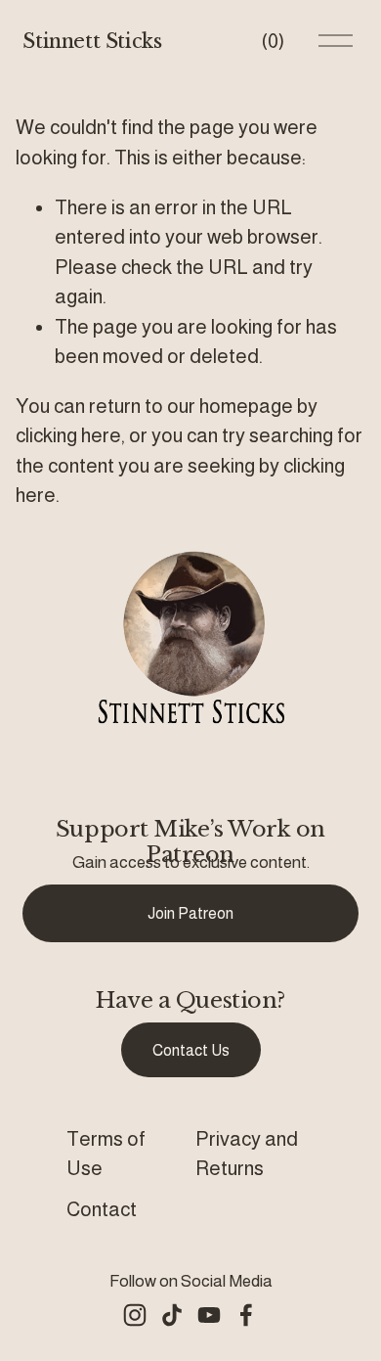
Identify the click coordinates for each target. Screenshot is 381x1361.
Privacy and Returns (246, 1153)
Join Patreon (190, 913)
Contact (101, 1209)
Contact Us (191, 1050)
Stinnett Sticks (91, 40)
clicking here (68, 435)
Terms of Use (106, 1153)
